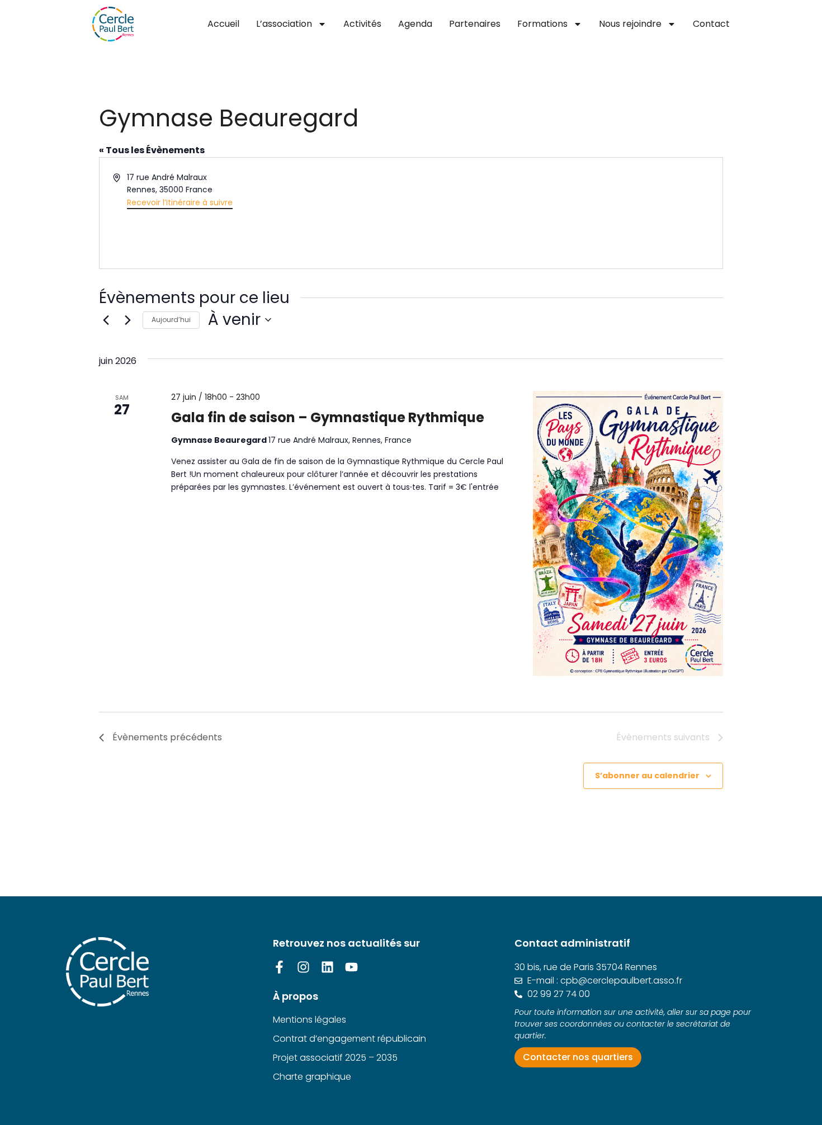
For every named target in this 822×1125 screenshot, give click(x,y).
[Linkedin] (327, 967)
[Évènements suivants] (127, 320)
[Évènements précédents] (105, 320)
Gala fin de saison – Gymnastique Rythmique (327, 417)
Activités (362, 23)
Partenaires (474, 23)
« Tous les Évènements (152, 150)
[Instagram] (303, 967)
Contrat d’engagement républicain (349, 1038)
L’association (284, 23)
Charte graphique (312, 1076)
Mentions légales (309, 1019)
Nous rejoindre (630, 23)
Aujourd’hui (171, 319)
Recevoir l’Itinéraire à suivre (180, 202)
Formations (542, 23)
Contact (711, 23)
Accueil (223, 23)
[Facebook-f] (279, 967)
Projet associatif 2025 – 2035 (335, 1057)
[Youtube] (351, 967)
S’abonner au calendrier (647, 775)
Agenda (415, 23)
